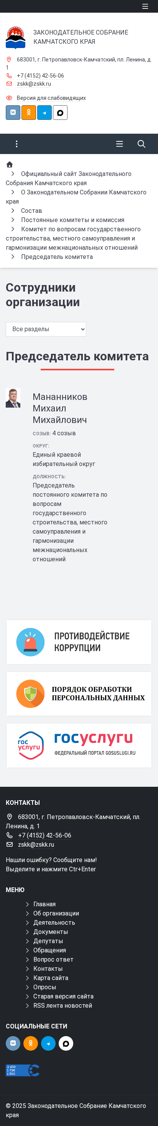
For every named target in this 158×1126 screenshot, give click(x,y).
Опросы (44, 987)
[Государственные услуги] (79, 745)
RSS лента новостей (62, 1005)
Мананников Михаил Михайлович (60, 408)
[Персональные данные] (79, 694)
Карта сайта (50, 978)
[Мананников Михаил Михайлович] (13, 398)
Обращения (49, 950)
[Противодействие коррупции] (79, 642)
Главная (44, 904)
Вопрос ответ (53, 959)
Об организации (56, 913)
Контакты (48, 968)
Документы (50, 931)
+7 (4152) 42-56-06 (40, 76)
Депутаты (48, 941)
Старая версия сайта (63, 996)
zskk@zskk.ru (34, 84)
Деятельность (54, 922)
